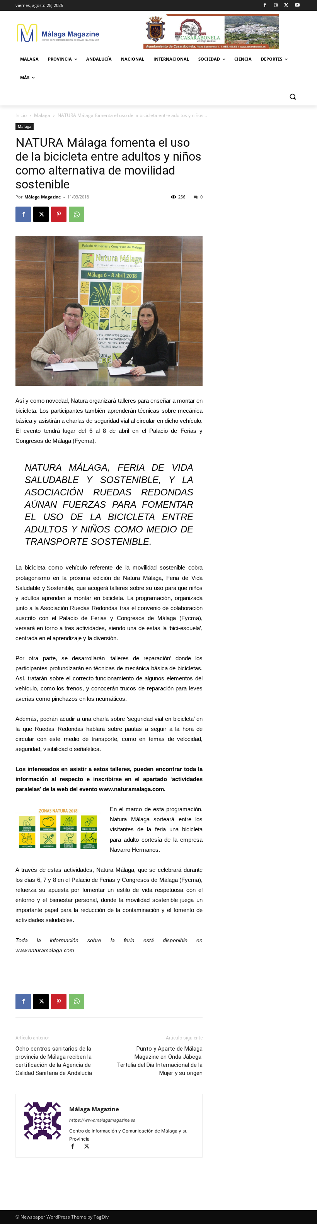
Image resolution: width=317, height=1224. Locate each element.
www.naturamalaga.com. (45, 950)
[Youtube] (297, 5)
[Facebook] (265, 5)
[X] (286, 5)
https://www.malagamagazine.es (102, 1120)
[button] (292, 96)
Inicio (21, 115)
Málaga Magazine (42, 197)
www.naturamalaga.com (131, 789)
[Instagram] (275, 5)
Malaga (42, 115)
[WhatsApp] (76, 214)
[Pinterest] (58, 214)
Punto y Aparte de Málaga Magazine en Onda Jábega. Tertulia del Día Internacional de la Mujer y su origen (160, 1061)
